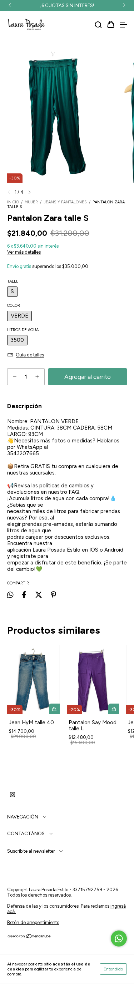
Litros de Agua (23, 330)
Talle (13, 281)
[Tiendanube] (29, 937)
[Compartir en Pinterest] (53, 595)
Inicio (13, 202)
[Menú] (123, 25)
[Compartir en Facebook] (24, 595)
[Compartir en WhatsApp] (10, 594)
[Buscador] (98, 25)
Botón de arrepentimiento (33, 922)
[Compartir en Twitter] (38, 595)
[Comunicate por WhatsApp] (119, 938)
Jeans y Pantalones (65, 202)
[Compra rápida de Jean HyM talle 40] (54, 709)
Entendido (113, 969)
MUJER (31, 202)
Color (13, 305)
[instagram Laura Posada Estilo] (12, 794)
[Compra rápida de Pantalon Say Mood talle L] (113, 709)
